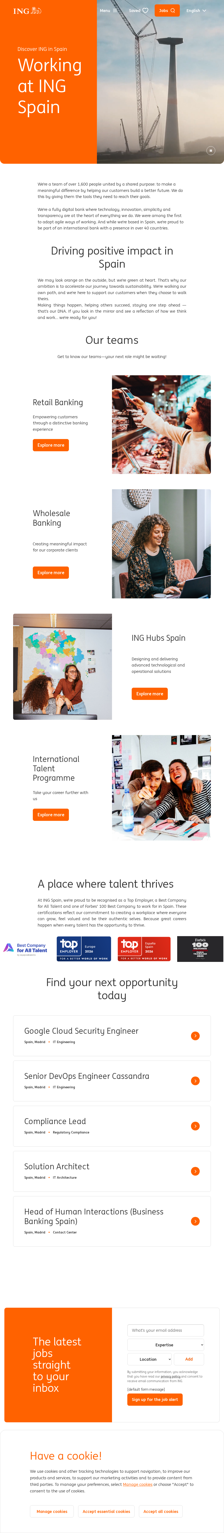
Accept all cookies (161, 1511)
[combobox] (165, 1345)
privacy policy (171, 1376)
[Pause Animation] (210, 150)
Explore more (53, 446)
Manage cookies (137, 1484)
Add (189, 1359)
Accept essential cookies (106, 1511)
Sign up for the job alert (155, 1399)
